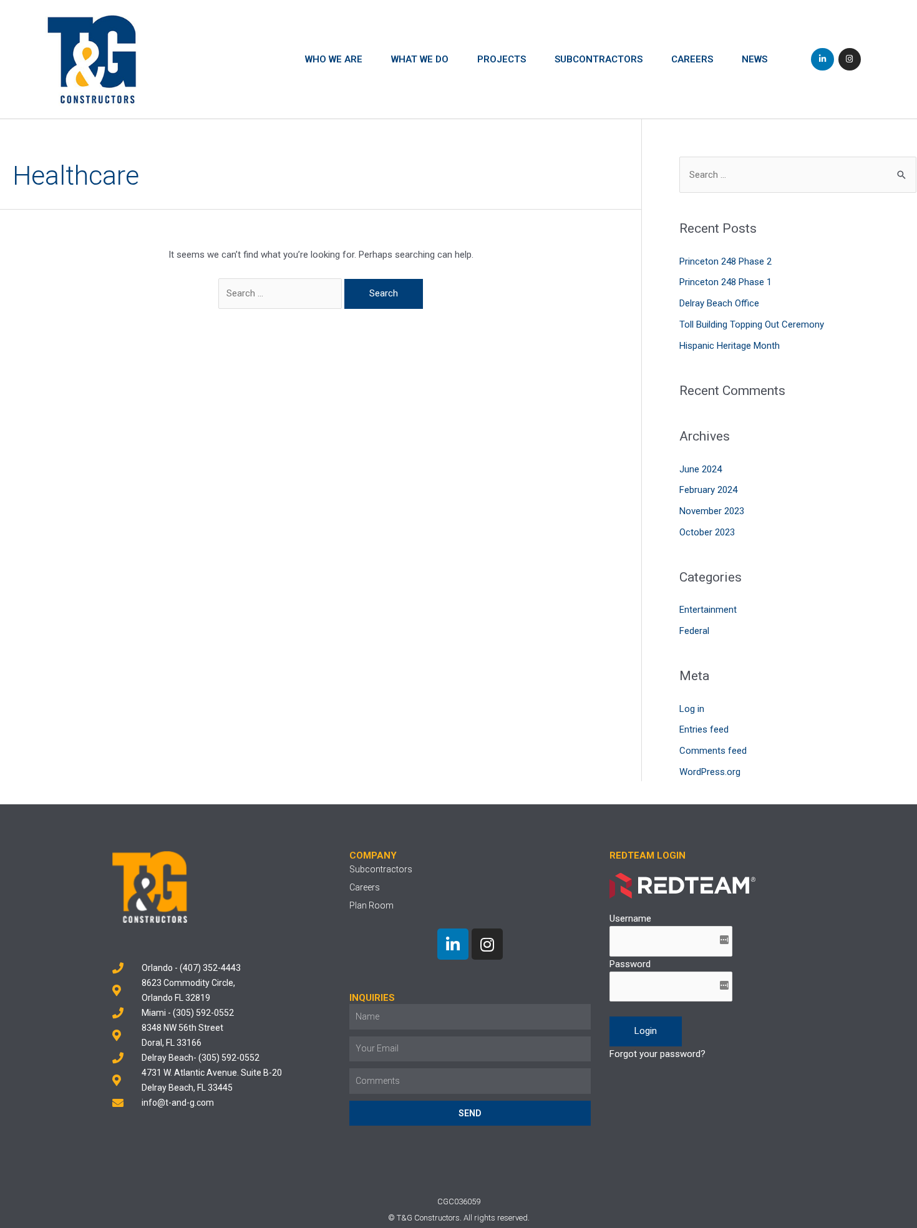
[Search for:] (281, 293)
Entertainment (708, 609)
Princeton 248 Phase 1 (725, 282)
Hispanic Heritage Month (729, 345)
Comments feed (713, 750)
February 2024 (708, 489)
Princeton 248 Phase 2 (725, 261)
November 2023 (711, 511)
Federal (694, 630)
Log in (691, 708)
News (754, 59)
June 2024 (700, 469)
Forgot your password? (657, 1054)
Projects (501, 59)
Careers (692, 59)
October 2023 (707, 532)
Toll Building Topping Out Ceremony (751, 324)
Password (630, 964)
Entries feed (704, 729)
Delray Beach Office (719, 303)
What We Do (420, 59)
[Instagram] (849, 59)
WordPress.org (709, 771)
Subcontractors (599, 59)
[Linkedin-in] (822, 59)
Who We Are (333, 59)
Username (630, 918)
